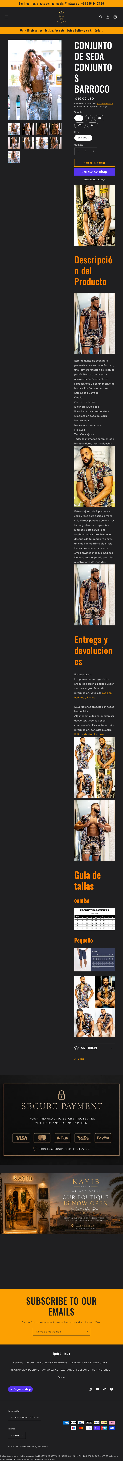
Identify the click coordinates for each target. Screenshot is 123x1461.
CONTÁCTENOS (101, 1369)
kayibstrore (21, 1447)
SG (99, 118)
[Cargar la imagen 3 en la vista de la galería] (42, 129)
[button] (6, 16)
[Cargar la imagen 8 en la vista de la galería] (55, 143)
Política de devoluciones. (89, 734)
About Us (18, 1362)
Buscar (61, 1377)
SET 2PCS (83, 137)
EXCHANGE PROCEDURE (75, 1369)
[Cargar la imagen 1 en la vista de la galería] (14, 129)
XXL (80, 125)
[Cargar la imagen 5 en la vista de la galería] (14, 143)
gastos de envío (105, 103)
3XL (92, 125)
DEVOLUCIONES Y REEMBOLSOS (89, 1362)
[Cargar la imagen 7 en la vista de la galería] (42, 143)
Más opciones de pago (94, 179)
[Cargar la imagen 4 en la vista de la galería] (55, 129)
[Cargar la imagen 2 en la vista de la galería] (28, 129)
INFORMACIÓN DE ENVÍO (24, 1369)
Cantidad (78, 145)
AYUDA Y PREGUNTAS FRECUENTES (46, 1362)
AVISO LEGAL (50, 1369)
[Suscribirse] (86, 1332)
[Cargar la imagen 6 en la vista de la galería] (28, 143)
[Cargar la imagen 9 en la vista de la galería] (14, 157)
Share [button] (81, 1059)
